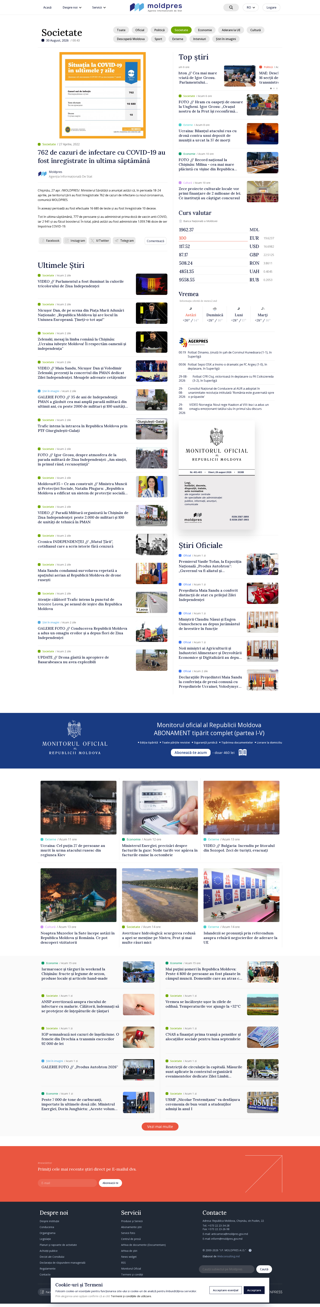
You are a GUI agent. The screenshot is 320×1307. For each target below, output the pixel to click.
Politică (159, 30)
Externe (177, 39)
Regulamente (48, 1268)
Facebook (52, 241)
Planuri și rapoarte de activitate (58, 1245)
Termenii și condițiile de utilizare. (131, 1296)
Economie (205, 30)
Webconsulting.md (228, 1256)
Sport (158, 39)
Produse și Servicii (132, 1221)
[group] (228, 76)
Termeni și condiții (132, 1274)
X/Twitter (102, 241)
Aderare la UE (231, 30)
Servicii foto (128, 1233)
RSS (123, 1262)
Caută (264, 1269)
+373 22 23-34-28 (218, 1225)
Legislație (45, 1239)
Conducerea (47, 1227)
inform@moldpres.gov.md (226, 1238)
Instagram (78, 241)
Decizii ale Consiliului (52, 1256)
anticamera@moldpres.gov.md (229, 1234)
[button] (271, 88)
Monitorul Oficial (131, 1268)
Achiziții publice (49, 1251)
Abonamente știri (131, 1227)
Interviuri (199, 39)
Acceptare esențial (225, 1290)
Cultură (255, 30)
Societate (61, 32)
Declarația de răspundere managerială (62, 1262)
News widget (129, 1256)
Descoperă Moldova (131, 39)
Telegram (127, 241)
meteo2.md (210, 300)
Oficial (139, 30)
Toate (121, 30)
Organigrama (47, 1233)
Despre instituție (49, 1221)
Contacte (45, 1274)
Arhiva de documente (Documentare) (143, 1245)
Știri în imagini (226, 39)
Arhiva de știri (129, 1251)
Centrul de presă (131, 1239)
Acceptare (254, 1290)
